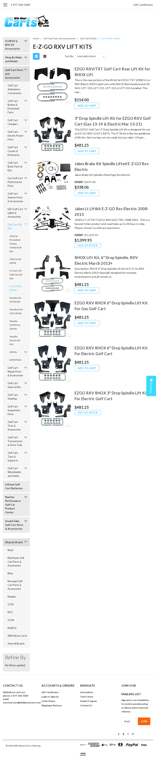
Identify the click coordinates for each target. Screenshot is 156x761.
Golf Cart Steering (13, 396)
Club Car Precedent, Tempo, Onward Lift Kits (15, 244)
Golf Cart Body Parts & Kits (15, 166)
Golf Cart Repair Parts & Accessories (15, 371)
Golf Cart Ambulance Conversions (14, 89)
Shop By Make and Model (13, 59)
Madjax (12, 596)
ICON (11, 620)
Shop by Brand (13, 542)
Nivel (10, 550)
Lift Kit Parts (16, 359)
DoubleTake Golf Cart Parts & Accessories (14, 525)
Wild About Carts (17, 635)
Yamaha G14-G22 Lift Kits (16, 311)
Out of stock (88, 245)
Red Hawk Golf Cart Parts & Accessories (16, 561)
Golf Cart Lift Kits (15, 226)
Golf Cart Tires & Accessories (14, 425)
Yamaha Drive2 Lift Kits (15, 340)
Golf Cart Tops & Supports (13, 456)
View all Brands (16, 643)
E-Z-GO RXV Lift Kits (16, 288)
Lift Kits (13, 352)
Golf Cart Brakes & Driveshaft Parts (13, 106)
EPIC (10, 612)
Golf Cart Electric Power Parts (15, 135)
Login (44, 696)
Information (86, 692)
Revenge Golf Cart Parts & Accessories (15, 585)
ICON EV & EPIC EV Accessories (12, 44)
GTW (11, 604)
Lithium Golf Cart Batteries (14, 486)
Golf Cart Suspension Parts (14, 410)
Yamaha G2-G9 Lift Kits (16, 299)
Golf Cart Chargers (13, 122)
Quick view (52, 84)
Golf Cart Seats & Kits (14, 385)
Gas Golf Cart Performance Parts (15, 182)
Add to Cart (87, 105)
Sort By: (69, 56)
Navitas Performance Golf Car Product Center (13, 505)
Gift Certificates (143, 4)
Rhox (10, 573)
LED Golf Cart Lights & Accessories (15, 213)
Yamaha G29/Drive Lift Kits (15, 325)
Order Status (48, 701)
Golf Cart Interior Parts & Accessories (15, 197)
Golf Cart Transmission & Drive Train (15, 441)
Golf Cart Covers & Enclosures (13, 151)
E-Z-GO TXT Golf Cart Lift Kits (16, 274)
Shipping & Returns (51, 705)
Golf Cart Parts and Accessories (14, 73)
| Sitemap (36, 745)
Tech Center (86, 696)
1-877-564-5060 (20, 4)
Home (36, 38)
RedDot (12, 627)
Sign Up (55, 696)
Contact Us (86, 705)
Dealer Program (88, 701)
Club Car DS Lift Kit (15, 261)
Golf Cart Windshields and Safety (14, 472)
